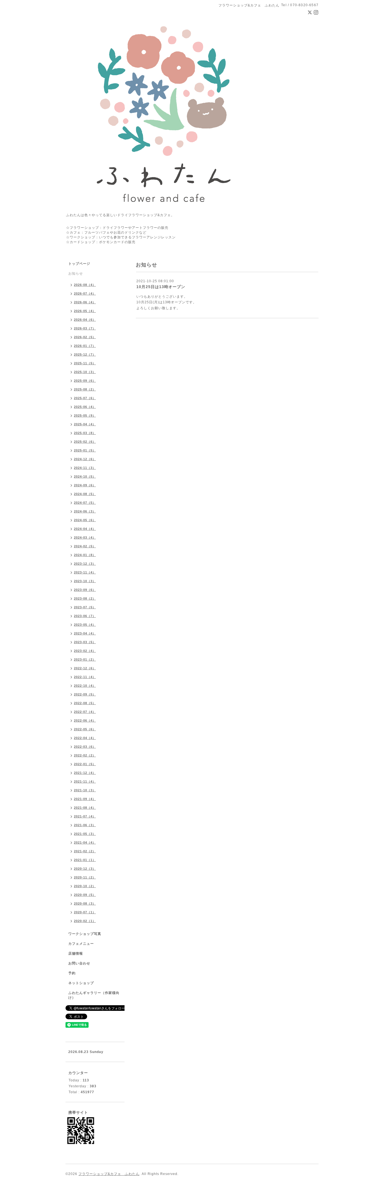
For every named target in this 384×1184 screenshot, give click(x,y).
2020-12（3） (85, 868)
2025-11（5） (85, 363)
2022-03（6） (85, 746)
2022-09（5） (85, 694)
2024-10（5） (85, 476)
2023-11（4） (85, 572)
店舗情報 (75, 953)
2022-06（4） (85, 720)
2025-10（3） (85, 372)
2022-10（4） (85, 685)
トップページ (79, 264)
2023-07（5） (85, 607)
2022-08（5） (85, 703)
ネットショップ (81, 983)
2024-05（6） (85, 520)
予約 (72, 973)
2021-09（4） (85, 799)
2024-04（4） (85, 528)
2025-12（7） (85, 354)
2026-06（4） (85, 302)
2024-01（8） (85, 555)
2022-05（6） (85, 729)
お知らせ (75, 273)
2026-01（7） (85, 345)
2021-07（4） (85, 816)
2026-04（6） (85, 319)
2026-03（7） (85, 328)
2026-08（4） (85, 284)
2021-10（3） (85, 790)
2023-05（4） (85, 624)
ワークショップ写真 (84, 934)
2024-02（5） (85, 546)
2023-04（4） (85, 633)
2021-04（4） (85, 842)
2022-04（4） (85, 738)
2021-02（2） (85, 851)
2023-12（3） (85, 563)
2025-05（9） (85, 415)
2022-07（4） (85, 711)
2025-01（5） (85, 450)
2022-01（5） (85, 764)
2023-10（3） (85, 581)
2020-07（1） (85, 912)
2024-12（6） (85, 459)
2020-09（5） (85, 894)
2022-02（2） (85, 755)
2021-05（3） (85, 833)
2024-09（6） (85, 485)
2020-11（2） (85, 877)
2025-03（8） (85, 433)
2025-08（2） (85, 389)
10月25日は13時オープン (160, 286)
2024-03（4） (85, 537)
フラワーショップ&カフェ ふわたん (108, 1174)
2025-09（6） (85, 380)
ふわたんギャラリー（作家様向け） (93, 995)
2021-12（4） (85, 772)
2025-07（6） (85, 398)
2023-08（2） (85, 598)
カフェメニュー (81, 944)
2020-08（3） (85, 903)
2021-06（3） (85, 825)
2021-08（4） (85, 807)
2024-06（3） (85, 511)
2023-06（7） (85, 616)
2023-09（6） (85, 589)
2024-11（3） (85, 467)
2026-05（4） (85, 311)
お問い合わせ (79, 963)
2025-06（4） (85, 406)
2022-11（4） (85, 677)
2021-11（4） (85, 781)
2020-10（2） (85, 886)
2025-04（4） (85, 424)
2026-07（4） (85, 293)
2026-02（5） (85, 337)
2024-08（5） (85, 494)
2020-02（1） (85, 921)
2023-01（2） (85, 659)
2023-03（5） (85, 642)
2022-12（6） (85, 668)
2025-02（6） (85, 441)
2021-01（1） (85, 860)
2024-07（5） (85, 502)
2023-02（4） (85, 650)
